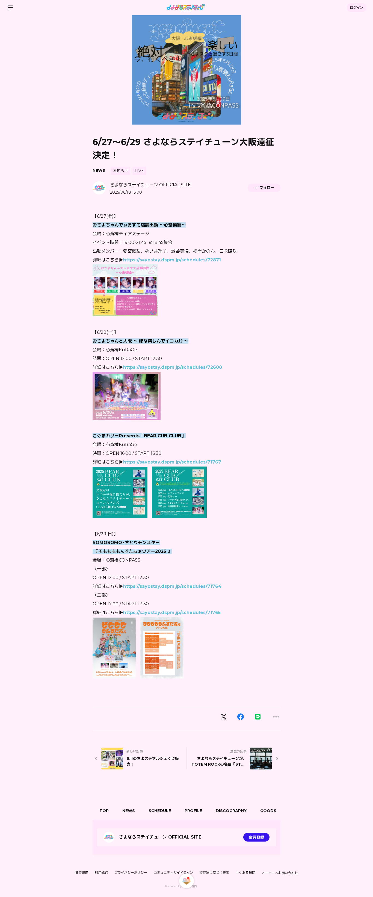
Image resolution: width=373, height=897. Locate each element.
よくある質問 (245, 873)
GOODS (268, 810)
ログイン (356, 7)
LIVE (139, 170)
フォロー (266, 187)
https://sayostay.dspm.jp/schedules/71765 (172, 612)
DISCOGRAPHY (231, 810)
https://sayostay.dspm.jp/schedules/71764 (172, 586)
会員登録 (256, 837)
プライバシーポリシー (130, 873)
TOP (104, 810)
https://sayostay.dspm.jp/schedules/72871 (172, 259)
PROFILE (193, 810)
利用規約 (101, 873)
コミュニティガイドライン (173, 873)
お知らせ (120, 170)
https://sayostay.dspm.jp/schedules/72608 (172, 367)
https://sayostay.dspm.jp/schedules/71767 (172, 462)
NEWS (99, 170)
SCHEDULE (160, 810)
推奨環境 (81, 873)
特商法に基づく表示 (214, 873)
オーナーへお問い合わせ (280, 873)
